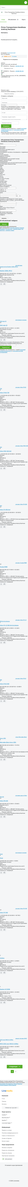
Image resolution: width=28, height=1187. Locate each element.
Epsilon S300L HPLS (6, 271)
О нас (3, 1098)
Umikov (2, 958)
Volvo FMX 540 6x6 (5, 451)
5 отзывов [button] (14, 56)
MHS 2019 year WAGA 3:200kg (9, 1044)
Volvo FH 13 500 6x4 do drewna (9, 625)
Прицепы (19, 1083)
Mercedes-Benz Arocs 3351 (8, 742)
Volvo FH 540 (4, 912)
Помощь (4, 1101)
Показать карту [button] (5, 90)
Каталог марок (5, 1141)
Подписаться (5, 347)
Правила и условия (7, 1130)
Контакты (4, 1104)
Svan (1, 858)
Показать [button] (12, 66)
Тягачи (15, 1083)
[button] (25, 2)
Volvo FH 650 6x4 (5, 509)
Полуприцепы (9, 1083)
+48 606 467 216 (19, 66)
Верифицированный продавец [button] (9, 39)
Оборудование (4, 1085)
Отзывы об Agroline (7, 1138)
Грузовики (3, 1083)
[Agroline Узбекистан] (10, 2)
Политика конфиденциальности (10, 1133)
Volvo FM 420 (4, 801)
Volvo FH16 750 (4, 392)
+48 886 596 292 (19, 71)
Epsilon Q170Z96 (5, 989)
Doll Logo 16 (3, 325)
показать (4, 218)
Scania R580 (3, 567)
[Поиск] (25, 7)
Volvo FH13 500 (4, 684)
